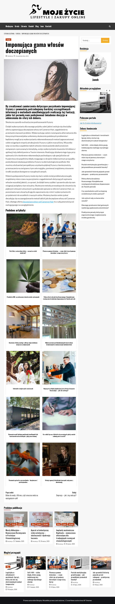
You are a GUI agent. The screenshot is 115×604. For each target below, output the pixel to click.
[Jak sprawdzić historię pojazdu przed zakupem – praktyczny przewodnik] (101, 563)
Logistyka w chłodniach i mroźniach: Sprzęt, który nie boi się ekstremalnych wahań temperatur (95, 138)
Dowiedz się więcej (87, 110)
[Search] (109, 26)
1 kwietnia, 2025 (19, 541)
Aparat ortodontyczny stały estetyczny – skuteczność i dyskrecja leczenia (40, 534)
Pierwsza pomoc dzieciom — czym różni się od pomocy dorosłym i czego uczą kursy (94, 157)
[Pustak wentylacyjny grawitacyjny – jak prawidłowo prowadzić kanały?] (79, 563)
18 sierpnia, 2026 (12, 589)
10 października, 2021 (22, 56)
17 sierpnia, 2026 (34, 587)
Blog (37, 26)
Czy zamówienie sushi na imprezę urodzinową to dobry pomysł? (94, 192)
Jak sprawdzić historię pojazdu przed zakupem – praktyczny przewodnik (95, 173)
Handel (31, 26)
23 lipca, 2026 (77, 585)
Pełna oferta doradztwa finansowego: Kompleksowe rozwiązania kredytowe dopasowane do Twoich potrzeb (95, 183)
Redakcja (10, 56)
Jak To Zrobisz (85, 123)
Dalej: (66, 494)
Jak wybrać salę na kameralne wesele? (93, 199)
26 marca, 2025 (45, 541)
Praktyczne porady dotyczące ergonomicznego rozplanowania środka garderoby (94, 215)
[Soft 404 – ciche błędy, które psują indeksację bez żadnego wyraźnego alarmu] (36, 563)
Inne (42, 26)
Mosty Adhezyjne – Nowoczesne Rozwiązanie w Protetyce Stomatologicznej (16, 534)
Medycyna (9, 26)
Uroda (17, 26)
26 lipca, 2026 (55, 587)
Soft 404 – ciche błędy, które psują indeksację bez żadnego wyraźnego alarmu (95, 147)
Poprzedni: (22, 495)
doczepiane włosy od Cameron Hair (38, 201)
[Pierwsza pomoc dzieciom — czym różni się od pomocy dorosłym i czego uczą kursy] (58, 563)
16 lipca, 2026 (99, 585)
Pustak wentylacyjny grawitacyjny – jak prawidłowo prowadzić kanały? (95, 166)
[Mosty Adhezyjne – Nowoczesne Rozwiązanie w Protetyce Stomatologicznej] (16, 519)
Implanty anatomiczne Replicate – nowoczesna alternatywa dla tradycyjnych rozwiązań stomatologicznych (65, 535)
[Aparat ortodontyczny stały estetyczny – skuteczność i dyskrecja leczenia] (41, 519)
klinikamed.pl (96, 123)
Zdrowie (24, 26)
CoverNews (70, 600)
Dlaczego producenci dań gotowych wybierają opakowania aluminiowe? (95, 206)
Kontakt (48, 26)
